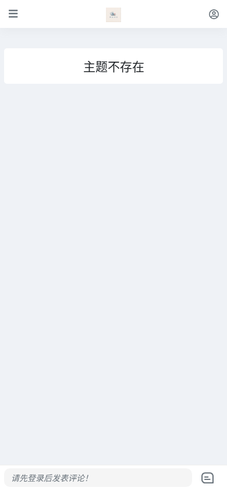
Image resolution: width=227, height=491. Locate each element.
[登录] (214, 13)
